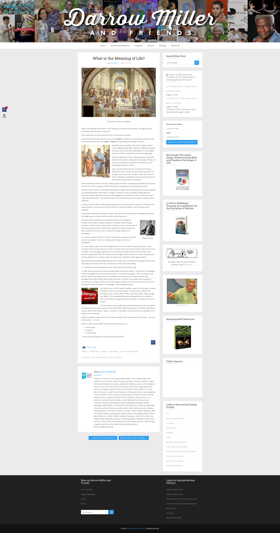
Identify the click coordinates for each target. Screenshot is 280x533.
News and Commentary (174, 456)
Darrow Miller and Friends (136, 528)
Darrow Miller (113, 63)
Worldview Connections (174, 466)
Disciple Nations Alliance (175, 494)
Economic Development (120, 46)
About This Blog (86, 489)
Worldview (175, 46)
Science (111, 357)
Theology (162, 46)
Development (171, 428)
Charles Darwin (94, 351)
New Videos (170, 513)
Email (168, 133)
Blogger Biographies (88, 494)
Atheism (87, 357)
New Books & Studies (174, 518)
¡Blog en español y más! (174, 489)
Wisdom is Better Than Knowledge (132, 438)
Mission (151, 46)
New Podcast (171, 508)
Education (169, 433)
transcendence (114, 351)
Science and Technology (174, 461)
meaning (104, 351)
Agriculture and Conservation (176, 442)
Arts (167, 414)
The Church (170, 423)
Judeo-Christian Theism (99, 357)
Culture (103, 46)
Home (83, 504)
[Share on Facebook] (153, 344)
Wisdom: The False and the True (104, 438)
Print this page (90, 347)
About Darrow (182, 305)
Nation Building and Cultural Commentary (181, 451)
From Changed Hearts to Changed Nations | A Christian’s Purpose (182, 88)
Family (168, 437)
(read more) (188, 265)
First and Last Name (174, 124)
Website (98, 375)
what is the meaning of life (129, 351)
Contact (84, 499)
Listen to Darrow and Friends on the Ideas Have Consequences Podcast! (180, 77)
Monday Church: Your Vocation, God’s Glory (181, 499)
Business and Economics (175, 418)
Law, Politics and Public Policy (176, 447)
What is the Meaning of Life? (119, 58)
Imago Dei (139, 46)
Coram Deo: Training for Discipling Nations (181, 504)
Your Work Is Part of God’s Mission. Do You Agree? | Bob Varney (181, 100)
